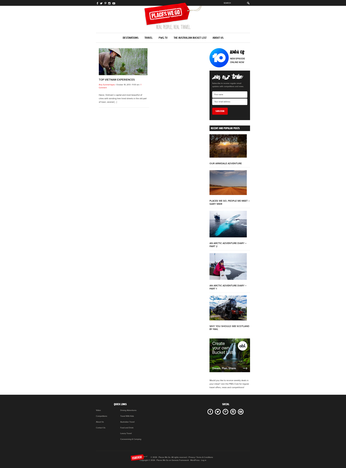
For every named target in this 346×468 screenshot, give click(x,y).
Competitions (101, 416)
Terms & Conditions (204, 457)
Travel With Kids (127, 416)
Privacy (192, 457)
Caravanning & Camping (130, 439)
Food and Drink (126, 428)
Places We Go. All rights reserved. (173, 457)
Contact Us (100, 428)
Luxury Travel (126, 433)
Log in (203, 460)
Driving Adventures (128, 410)
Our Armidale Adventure (225, 163)
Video (98, 410)
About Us (100, 422)
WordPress (195, 460)
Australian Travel (127, 422)
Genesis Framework (180, 460)
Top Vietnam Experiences (117, 79)
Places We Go (173, 15)
